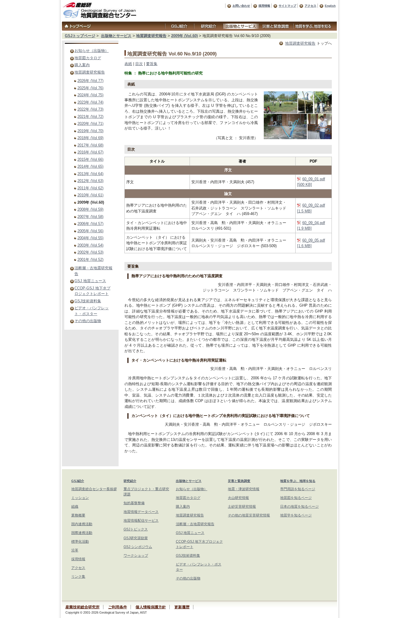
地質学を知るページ (296, 515)
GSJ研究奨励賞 (136, 538)
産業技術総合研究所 (82, 607)
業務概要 (78, 515)
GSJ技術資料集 (87, 301)
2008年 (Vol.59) (90, 209)
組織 (74, 506)
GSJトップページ (80, 36)
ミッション (80, 498)
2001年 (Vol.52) (90, 259)
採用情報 (264, 5)
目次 (139, 64)
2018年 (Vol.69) (90, 138)
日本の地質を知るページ (299, 506)
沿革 (74, 550)
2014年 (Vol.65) (90, 166)
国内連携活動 (81, 524)
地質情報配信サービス (141, 521)
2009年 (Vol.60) (184, 36)
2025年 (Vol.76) (90, 88)
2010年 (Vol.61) (90, 195)
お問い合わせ (241, 5)
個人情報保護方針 (151, 607)
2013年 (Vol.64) (90, 174)
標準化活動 (80, 542)
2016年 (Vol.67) (90, 152)
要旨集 (151, 64)
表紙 (128, 64)
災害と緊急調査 (239, 481)
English (330, 5)
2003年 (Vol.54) (90, 245)
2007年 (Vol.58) (90, 216)
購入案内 (82, 65)
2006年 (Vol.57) (90, 223)
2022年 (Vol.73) (90, 109)
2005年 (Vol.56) (90, 231)
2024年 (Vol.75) (90, 95)
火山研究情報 (238, 498)
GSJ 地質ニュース (90, 281)
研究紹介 (130, 481)
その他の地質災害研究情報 (249, 515)
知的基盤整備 (134, 503)
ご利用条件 (117, 607)
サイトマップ (287, 5)
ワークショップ (136, 556)
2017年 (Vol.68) (90, 145)
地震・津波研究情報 (243, 489)
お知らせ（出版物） (91, 50)
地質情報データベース (141, 512)
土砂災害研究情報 (242, 506)
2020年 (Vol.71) (90, 123)
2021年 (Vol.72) (90, 116)
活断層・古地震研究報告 (195, 524)
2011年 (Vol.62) (90, 188)
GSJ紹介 (77, 481)
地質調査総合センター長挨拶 (94, 489)
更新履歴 (182, 607)
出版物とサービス (116, 36)
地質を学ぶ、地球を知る (297, 481)
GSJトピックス (136, 529)
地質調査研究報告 (151, 36)
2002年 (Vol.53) (90, 252)
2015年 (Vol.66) (90, 159)
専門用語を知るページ (297, 489)
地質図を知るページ (296, 498)
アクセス (310, 5)
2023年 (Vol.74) (90, 102)
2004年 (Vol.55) (90, 238)
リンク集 (78, 577)
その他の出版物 (87, 321)
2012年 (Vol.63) (90, 181)
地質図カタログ (87, 58)
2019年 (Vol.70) (90, 131)
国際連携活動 (81, 533)
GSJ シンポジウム (138, 547)
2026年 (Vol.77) (90, 80)
